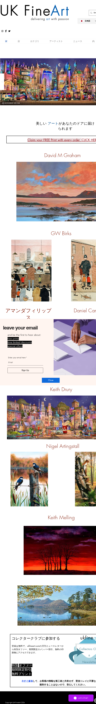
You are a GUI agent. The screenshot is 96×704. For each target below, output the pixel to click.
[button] (51, 380)
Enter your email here (17, 358)
